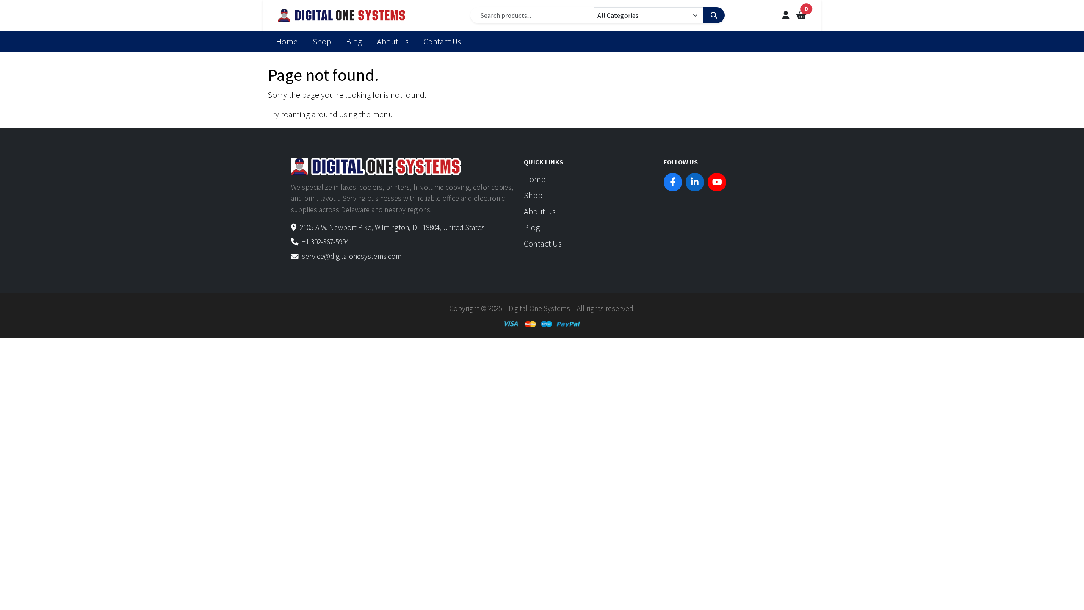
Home (287, 41)
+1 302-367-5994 (325, 242)
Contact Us (442, 41)
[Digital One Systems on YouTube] (717, 182)
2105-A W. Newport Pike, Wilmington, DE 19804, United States (392, 227)
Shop (321, 41)
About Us (393, 41)
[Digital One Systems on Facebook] (673, 182)
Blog (354, 41)
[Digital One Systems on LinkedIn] (695, 182)
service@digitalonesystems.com (351, 256)
